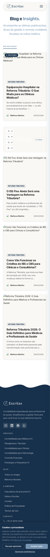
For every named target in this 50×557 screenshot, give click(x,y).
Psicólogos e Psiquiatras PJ (17, 462)
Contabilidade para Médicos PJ (19, 439)
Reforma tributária (16, 82)
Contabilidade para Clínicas (17, 448)
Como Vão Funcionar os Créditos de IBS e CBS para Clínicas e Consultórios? (23, 264)
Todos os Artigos (12, 475)
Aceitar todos (37, 546)
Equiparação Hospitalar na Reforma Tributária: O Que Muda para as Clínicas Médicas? (23, 92)
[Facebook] (18, 425)
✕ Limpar (38, 140)
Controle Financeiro (13, 458)
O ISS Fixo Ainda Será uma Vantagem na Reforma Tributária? (23, 195)
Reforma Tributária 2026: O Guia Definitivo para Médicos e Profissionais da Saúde (24, 333)
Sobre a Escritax (12, 496)
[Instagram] (5, 425)
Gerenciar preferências (25, 552)
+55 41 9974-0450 (14, 521)
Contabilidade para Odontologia (19, 453)
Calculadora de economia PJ (17, 491)
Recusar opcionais (13, 546)
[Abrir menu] (41, 6)
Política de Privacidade (15, 506)
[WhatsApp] (24, 425)
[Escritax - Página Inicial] (15, 6)
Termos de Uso (11, 511)
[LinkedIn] (11, 425)
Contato (8, 501)
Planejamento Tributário (15, 443)
